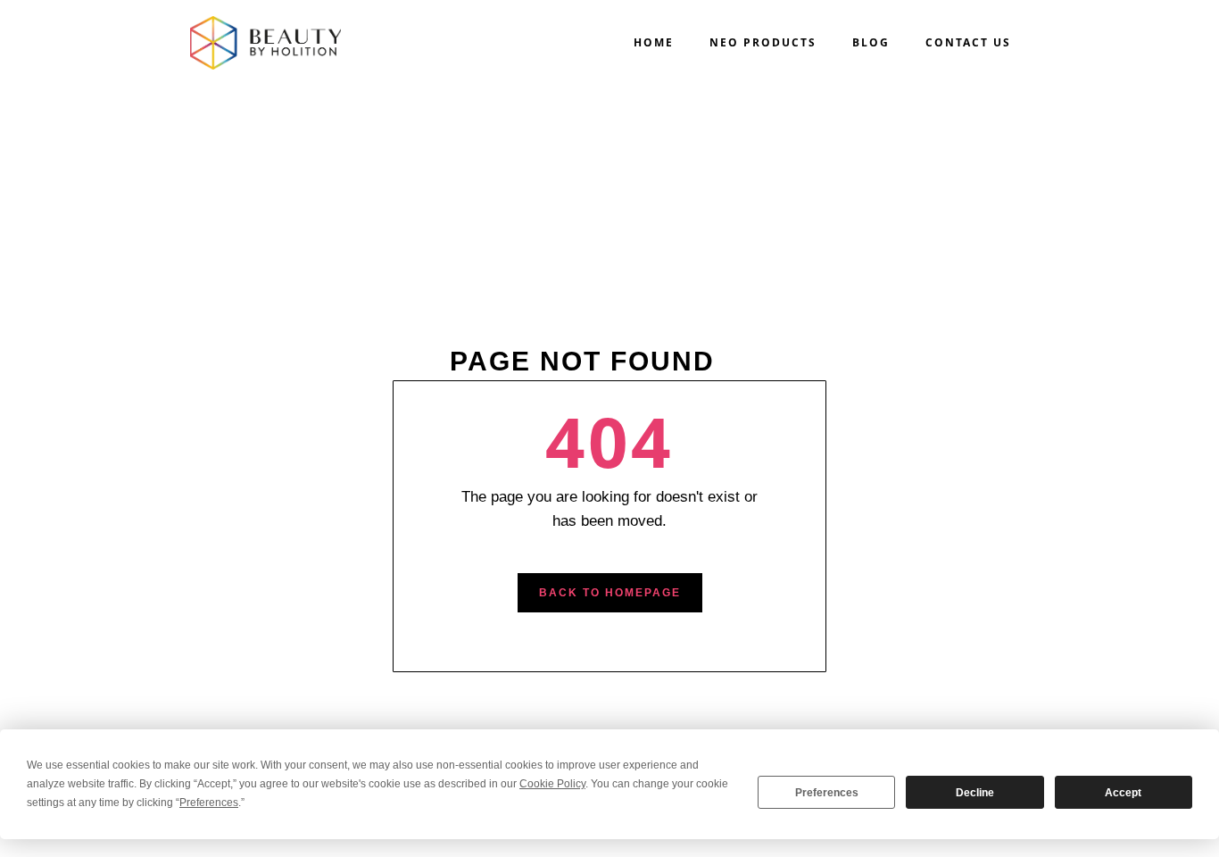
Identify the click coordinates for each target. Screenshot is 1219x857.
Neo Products (763, 42)
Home (654, 42)
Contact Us (968, 42)
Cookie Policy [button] (552, 784)
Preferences (826, 792)
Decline (975, 792)
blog (871, 42)
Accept (1123, 792)
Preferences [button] (208, 802)
